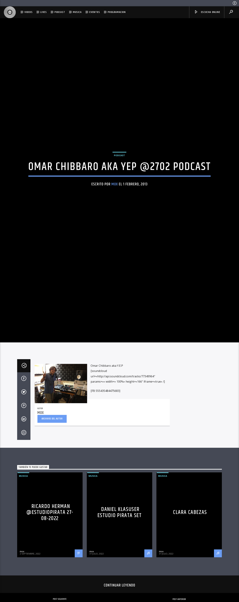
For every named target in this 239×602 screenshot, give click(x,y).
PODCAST (60, 12)
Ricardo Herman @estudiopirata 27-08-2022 (49, 535)
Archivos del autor (52, 442)
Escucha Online (210, 12)
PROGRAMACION (117, 12)
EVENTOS (94, 12)
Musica (77, 12)
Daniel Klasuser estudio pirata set (119, 535)
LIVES (43, 12)
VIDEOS (28, 12)
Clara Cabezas (190, 535)
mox (114, 195)
